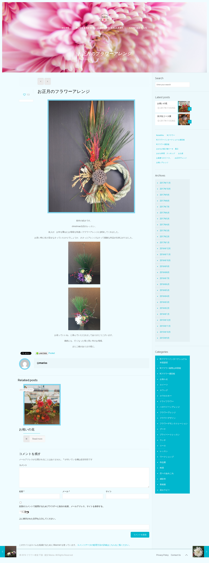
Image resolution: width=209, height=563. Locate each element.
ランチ (163, 440)
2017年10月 (165, 189)
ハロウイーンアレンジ (170, 407)
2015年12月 (165, 320)
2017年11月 (165, 183)
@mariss (42, 362)
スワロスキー (166, 396)
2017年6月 (164, 213)
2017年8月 (164, 201)
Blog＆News (84, 59)
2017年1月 (164, 242)
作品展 (163, 462)
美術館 (163, 484)
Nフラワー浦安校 (167, 373)
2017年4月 (164, 224)
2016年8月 (164, 272)
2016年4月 (164, 296)
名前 (21, 491)
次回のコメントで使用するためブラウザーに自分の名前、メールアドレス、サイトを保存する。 (62, 506)
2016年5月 (164, 290)
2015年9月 (164, 338)
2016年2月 (164, 308)
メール (66, 491)
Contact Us (176, 555)
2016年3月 (164, 302)
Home (70, 59)
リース (163, 446)
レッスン (164, 451)
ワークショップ (167, 457)
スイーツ (164, 385)
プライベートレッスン (170, 434)
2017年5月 (164, 219)
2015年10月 (165, 332)
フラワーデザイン (168, 418)
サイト (109, 491)
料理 (162, 468)
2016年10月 (165, 260)
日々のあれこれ (167, 473)
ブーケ (163, 429)
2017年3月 (164, 230)
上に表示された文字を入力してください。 (38, 519)
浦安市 (163, 479)
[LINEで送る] (41, 353)
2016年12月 (165, 248)
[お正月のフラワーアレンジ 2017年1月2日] (8, 551)
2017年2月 (164, 236)
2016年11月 (165, 254)
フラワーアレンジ (104, 59)
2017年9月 (164, 195)
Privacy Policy (162, 555)
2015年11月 (165, 326)
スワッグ (164, 390)
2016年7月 (164, 278)
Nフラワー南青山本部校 (170, 368)
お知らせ (164, 379)
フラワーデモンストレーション (174, 423)
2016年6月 (164, 284)
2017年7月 (164, 207)
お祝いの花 (26, 429)
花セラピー (165, 490)
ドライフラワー (167, 401)
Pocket (52, 353)
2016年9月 (164, 266)
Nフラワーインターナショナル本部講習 (173, 361)
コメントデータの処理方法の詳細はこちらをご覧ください (103, 545)
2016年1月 (164, 314)
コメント (23, 465)
